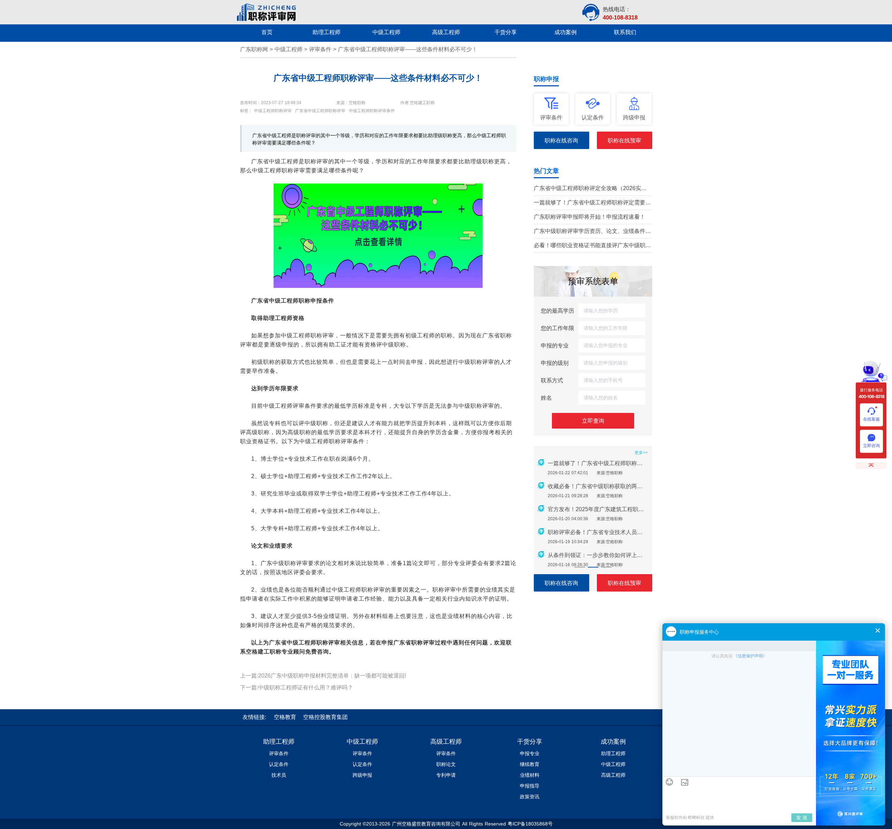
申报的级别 (555, 362)
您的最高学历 (557, 310)
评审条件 (320, 49)
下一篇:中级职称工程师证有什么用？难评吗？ (296, 687)
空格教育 (285, 717)
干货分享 (529, 741)
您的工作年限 (557, 327)
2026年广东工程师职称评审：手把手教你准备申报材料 (598, 463)
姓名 (546, 397)
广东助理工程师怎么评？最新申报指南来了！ (598, 509)
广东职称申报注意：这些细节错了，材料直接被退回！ (598, 555)
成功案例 (613, 741)
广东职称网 (254, 49)
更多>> (641, 452)
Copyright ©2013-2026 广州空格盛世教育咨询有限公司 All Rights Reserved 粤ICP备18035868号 (446, 824)
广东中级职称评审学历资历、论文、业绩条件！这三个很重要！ (592, 231)
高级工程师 (446, 741)
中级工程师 (288, 49)
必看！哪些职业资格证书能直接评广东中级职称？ (589, 246)
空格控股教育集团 (325, 717)
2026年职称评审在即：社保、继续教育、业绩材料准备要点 (598, 486)
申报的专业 (555, 345)
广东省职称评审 (414, 643)
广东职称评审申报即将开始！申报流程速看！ (589, 217)
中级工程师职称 (289, 301)
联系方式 (552, 380)
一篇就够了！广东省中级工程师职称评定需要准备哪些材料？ (592, 203)
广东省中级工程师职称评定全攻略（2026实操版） (590, 189)
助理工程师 (278, 741)
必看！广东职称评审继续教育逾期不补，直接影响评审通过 (598, 532)
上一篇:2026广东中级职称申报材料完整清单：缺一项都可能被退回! (323, 676)
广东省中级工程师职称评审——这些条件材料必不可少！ (407, 49)
